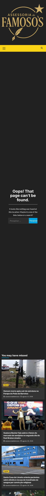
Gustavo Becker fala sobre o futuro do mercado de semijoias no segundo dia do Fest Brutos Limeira (21, 435)
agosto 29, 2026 (27, 441)
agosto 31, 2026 (27, 396)
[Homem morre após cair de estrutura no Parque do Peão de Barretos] (23, 374)
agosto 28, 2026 (27, 485)
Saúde (6, 471)
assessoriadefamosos (12, 396)
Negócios (7, 427)
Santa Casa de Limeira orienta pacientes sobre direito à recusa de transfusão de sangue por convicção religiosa (21, 480)
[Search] (41, 48)
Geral (6, 385)
